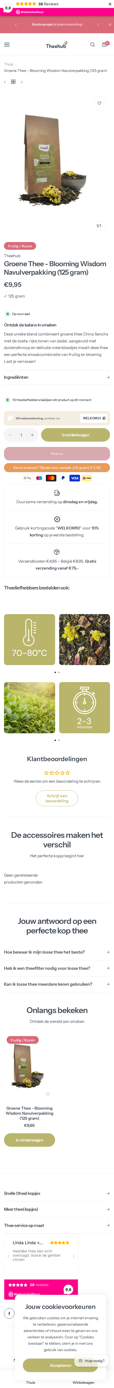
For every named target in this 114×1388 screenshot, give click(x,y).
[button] (16, 25)
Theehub (12, 255)
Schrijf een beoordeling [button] (57, 798)
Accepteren (60, 1365)
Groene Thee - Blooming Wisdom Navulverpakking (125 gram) (29, 1113)
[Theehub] (57, 44)
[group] (57, 163)
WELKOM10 (92, 418)
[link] (29, 639)
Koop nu (57, 453)
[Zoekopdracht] (92, 44)
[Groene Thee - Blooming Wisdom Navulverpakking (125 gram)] (29, 1067)
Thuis (8, 64)
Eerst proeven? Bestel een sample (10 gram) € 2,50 (57, 467)
